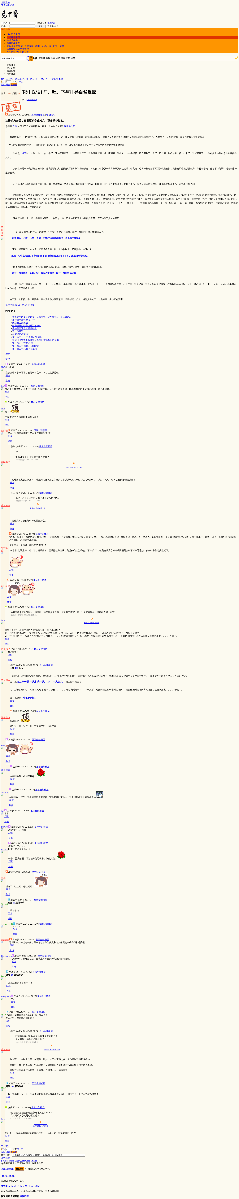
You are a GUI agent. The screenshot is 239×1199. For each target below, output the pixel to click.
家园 (36, 46)
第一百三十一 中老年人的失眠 (27, 337)
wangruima (6, 996)
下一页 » (5, 1146)
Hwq (3, 745)
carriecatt (5, 792)
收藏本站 (5, 2)
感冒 (24, 153)
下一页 (20, 82)
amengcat (5, 940)
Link (17, 1161)
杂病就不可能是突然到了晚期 (26, 325)
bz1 (2, 811)
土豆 (3, 878)
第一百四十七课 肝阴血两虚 (25, 346)
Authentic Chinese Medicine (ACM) (24, 1186)
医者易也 (5, 717)
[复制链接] (31, 99)
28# (12, 1086)
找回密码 (51, 23)
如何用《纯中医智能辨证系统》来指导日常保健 (35, 340)
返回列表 (5, 84)
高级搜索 (18, 49)
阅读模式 (50, 115)
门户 (13, 34)
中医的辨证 (29, 697)
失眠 (53, 58)
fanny (3, 976)
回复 (7, 354)
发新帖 (14, 84)
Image (11, 1161)
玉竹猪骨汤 (17, 331)
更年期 (42, 58)
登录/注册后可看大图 (74, 467)
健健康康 (5, 770)
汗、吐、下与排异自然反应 (49, 79)
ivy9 (3, 386)
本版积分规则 (7, 1168)
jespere (4, 586)
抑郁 (73, 58)
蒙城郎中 (19, 79)
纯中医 (4, 79)
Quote (22, 1161)
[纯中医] (10, 18)
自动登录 (42, 23)
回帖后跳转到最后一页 (39, 1168)
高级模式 (5, 1158)
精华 (13, 43)
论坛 (13, 37)
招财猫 (4, 430)
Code (27, 1161)
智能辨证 (18, 52)
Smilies (34, 1161)
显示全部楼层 (38, 115)
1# (14, 902)
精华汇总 (19, 305)
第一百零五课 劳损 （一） (25, 320)
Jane (3, 408)
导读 (13, 40)
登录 (15, 126)
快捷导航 (5, 29)
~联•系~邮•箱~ (8, 1176)
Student (4, 904)
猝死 (68, 58)
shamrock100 (7, 924)
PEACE (4, 827)
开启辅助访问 (7, 5)
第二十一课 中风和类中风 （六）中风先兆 (40, 681)
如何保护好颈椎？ (21, 334)
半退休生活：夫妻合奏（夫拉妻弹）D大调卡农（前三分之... (41, 317)
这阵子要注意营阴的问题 (24, 328)
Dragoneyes (6, 956)
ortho (3, 1014)
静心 (3, 367)
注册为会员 (52, 26)
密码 (3, 26)
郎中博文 (30, 79)
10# (16, 668)
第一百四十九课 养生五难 (24, 349)
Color (5, 1161)
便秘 (63, 58)
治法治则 (9, 305)
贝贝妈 (4, 649)
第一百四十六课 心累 (22, 343)
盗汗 (58, 58)
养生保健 (29, 305)
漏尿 (48, 58)
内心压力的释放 (20, 322)
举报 (7, 359)
